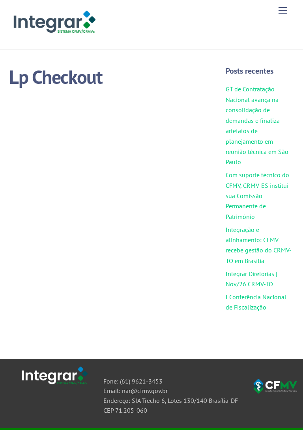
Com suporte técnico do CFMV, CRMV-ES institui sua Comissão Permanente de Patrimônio (257, 196)
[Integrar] (53, 35)
